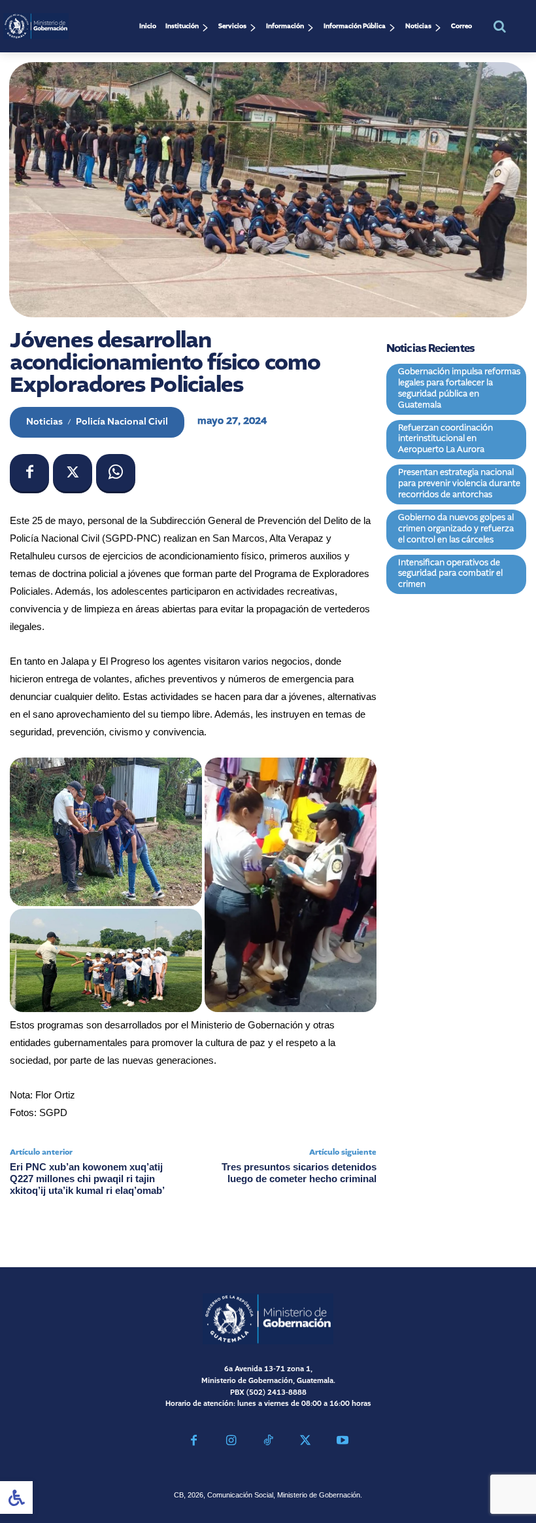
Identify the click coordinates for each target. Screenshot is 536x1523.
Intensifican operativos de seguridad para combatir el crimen (450, 574)
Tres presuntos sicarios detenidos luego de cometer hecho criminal (299, 1172)
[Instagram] (231, 1442)
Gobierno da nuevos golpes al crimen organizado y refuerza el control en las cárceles (456, 529)
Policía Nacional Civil (122, 422)
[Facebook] (29, 473)
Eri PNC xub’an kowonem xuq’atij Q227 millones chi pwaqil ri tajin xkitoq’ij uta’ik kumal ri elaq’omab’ (87, 1178)
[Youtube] (342, 1442)
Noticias (44, 422)
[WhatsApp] (115, 473)
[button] (499, 26)
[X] (72, 473)
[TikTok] (268, 1442)
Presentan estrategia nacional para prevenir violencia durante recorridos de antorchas (459, 483)
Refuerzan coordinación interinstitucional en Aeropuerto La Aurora (445, 439)
